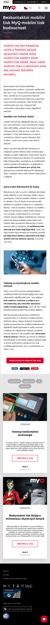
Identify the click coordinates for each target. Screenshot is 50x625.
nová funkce (25, 386)
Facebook (13, 586)
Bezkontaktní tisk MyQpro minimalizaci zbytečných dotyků (25, 517)
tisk (39, 381)
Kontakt (43, 2)
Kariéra (5, 571)
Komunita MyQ (18, 2)
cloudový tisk (14, 381)
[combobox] (29, 8)
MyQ (28, 586)
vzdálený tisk (29, 381)
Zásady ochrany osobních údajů (15, 578)
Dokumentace (31, 2)
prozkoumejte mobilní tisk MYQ (25, 360)
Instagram (22, 586)
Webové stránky (6, 1)
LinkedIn (4, 586)
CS (30, 7)
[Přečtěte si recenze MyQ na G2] (12, 594)
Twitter (9, 586)
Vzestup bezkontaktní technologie (25, 433)
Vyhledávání (39, 8)
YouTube (18, 586)
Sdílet (15, 369)
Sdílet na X (25, 369)
